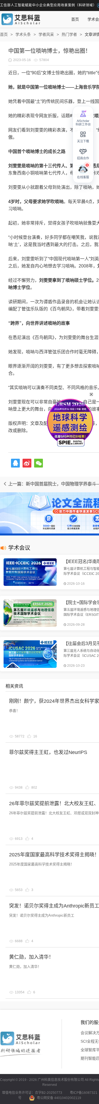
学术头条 (23, 34)
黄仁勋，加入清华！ (31, 957)
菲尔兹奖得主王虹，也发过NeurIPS (48, 752)
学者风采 (46, 34)
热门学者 (69, 34)
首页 (75, 19)
